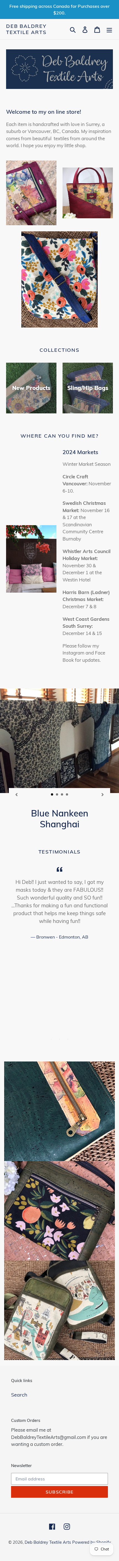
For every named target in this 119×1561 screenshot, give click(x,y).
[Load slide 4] (67, 794)
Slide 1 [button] (51, 1039)
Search (19, 1395)
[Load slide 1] (52, 794)
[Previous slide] (16, 794)
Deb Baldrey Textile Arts (26, 29)
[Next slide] (103, 794)
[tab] (51, 1039)
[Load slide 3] (62, 794)
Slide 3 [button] (68, 1039)
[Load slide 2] (57, 794)
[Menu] (109, 29)
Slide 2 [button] (59, 1039)
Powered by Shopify (91, 1542)
